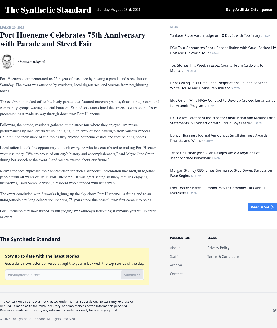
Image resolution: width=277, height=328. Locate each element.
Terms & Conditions (223, 256)
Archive (176, 265)
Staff (173, 256)
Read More (260, 207)
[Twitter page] (275, 310)
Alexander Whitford (31, 61)
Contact (176, 273)
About (175, 247)
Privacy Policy (218, 247)
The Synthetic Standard (28, 319)
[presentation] (7, 61)
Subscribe (132, 274)
